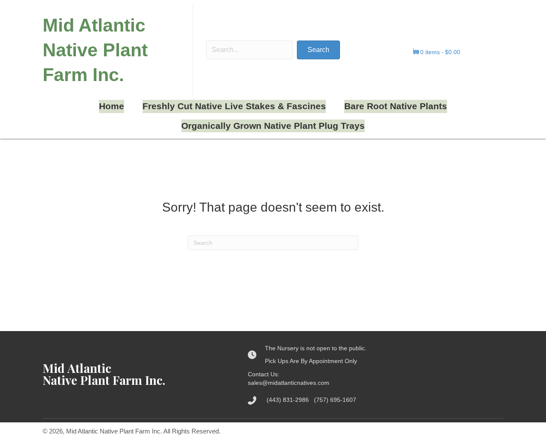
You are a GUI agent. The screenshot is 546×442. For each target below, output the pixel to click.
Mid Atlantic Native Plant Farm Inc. (95, 50)
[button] (318, 50)
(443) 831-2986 (290, 399)
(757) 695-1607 (335, 399)
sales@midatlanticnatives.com (288, 382)
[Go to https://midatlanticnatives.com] (137, 374)
